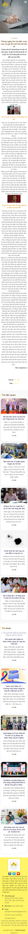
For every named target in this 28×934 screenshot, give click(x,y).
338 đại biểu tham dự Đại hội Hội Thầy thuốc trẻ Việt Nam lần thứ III (14, 419)
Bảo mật (24, 925)
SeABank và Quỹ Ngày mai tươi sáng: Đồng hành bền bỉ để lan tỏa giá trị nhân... (14, 782)
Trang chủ (10, 20)
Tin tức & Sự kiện (10, 923)
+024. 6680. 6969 (17, 906)
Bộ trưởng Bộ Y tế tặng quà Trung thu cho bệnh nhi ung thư (14, 598)
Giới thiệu (12, 921)
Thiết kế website (20, 930)
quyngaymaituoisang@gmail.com (16, 911)
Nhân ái (18, 921)
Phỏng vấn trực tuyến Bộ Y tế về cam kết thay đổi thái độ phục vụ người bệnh (14, 508)
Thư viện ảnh (6, 925)
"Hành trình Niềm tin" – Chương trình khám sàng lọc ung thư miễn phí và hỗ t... (14, 688)
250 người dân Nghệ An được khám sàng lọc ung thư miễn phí (14, 641)
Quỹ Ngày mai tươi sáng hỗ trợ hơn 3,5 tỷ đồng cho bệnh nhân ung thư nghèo (14, 735)
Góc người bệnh (22, 923)
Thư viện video (16, 925)
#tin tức (16, 383)
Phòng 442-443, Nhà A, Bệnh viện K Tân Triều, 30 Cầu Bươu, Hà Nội (14, 900)
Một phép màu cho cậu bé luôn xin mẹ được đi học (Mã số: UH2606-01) (14, 829)
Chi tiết (14, 435)
